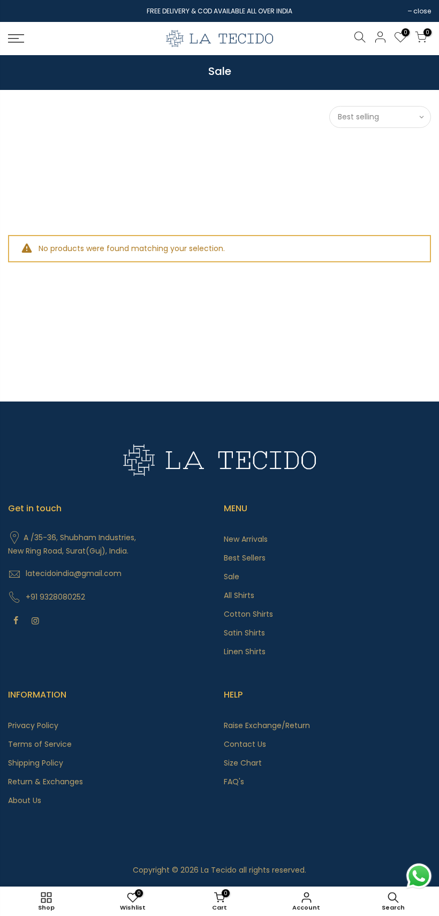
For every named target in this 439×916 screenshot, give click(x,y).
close (22, 11)
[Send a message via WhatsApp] (419, 876)
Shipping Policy (35, 763)
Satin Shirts (244, 632)
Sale (231, 576)
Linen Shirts (245, 651)
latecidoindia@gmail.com (74, 573)
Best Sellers (245, 557)
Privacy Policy (33, 725)
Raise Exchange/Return (267, 725)
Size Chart (243, 763)
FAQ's (234, 781)
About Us (24, 800)
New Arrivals (246, 539)
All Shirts (239, 595)
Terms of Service (40, 744)
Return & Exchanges (45, 781)
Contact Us (245, 744)
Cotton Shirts (248, 614)
